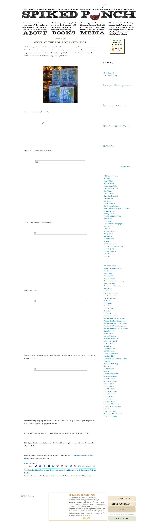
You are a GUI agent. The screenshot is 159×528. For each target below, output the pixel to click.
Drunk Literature (109, 203)
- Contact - (122, 510)
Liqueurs (89, 476)
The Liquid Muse (109, 394)
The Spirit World (109, 401)
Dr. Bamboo (108, 301)
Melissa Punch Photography (113, 223)
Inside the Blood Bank (111, 338)
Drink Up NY (108, 308)
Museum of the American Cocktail (115, 358)
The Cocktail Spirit (110, 391)
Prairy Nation (108, 234)
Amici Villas (108, 181)
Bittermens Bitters (110, 283)
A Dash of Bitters (110, 265)
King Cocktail (108, 343)
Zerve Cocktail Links (111, 416)
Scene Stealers (109, 238)
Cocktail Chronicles (110, 296)
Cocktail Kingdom (110, 298)
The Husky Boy (109, 249)
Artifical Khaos (109, 183)
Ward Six (107, 256)
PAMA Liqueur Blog (111, 363)
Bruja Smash (59, 470)
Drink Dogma (108, 303)
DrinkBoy (107, 311)
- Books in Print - (122, 498)
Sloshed (106, 371)
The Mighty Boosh (110, 251)
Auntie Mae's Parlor (110, 186)
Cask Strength (108, 291)
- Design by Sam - (121, 518)
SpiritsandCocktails (110, 381)
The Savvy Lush (109, 399)
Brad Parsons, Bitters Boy (112, 286)
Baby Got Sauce (109, 278)
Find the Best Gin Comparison (114, 318)
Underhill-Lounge (110, 411)
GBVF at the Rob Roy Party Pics (60, 42)
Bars (48, 476)
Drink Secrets (108, 306)
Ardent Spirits (109, 276)
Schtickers (107, 241)
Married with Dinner (111, 353)
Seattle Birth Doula (110, 244)
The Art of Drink (109, 386)
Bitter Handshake (33, 470)
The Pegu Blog (109, 396)
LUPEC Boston (109, 351)
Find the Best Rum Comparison (114, 321)
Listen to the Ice (109, 348)
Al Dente (107, 178)
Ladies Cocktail (90, 470)
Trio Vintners (108, 409)
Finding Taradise (109, 213)
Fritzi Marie (108, 218)
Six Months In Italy (110, 75)
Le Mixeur (107, 346)
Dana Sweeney (109, 193)
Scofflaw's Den (109, 368)
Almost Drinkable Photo (38, 476)
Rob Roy (56, 443)
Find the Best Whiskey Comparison (116, 328)
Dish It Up (107, 201)
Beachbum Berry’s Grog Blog (114, 281)
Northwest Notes (109, 231)
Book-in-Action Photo (47, 470)
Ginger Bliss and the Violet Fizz (73, 470)
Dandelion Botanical (111, 196)
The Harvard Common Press (113, 246)
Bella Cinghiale (109, 73)
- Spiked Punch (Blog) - (121, 504)
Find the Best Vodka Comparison (115, 326)
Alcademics (108, 271)
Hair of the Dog (109, 331)
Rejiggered (107, 366)
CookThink (108, 191)
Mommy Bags (108, 226)
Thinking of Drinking (111, 404)
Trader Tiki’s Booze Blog (112, 406)
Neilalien (107, 228)
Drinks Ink (107, 313)
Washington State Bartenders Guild (116, 414)
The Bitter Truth (109, 389)
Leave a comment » (30, 463)
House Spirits (108, 333)
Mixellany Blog (109, 356)
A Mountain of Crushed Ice (113, 268)
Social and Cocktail (110, 376)
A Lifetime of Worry (111, 176)
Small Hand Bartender (111, 373)
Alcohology (108, 273)
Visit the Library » (126, 166)
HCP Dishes (108, 221)
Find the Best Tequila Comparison (115, 323)
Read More (87, 518)
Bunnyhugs (108, 288)
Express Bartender (110, 316)
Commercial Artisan (111, 188)
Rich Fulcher (108, 236)
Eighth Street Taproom (111, 206)
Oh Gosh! (107, 361)
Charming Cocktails (111, 293)
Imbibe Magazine (110, 336)
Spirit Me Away (109, 379)
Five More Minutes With (112, 216)
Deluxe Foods (108, 198)
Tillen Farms (108, 254)
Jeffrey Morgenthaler (111, 341)
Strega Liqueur (109, 383)
